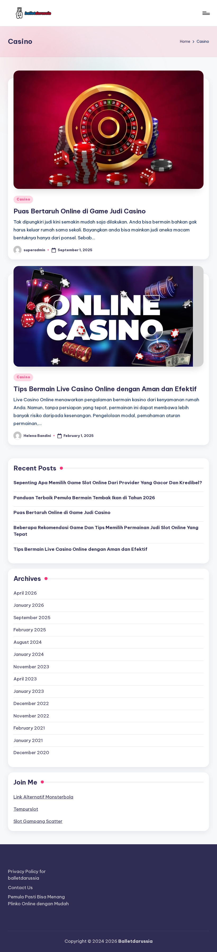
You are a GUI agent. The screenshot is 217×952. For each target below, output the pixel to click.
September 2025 (32, 617)
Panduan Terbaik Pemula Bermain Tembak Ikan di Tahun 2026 (84, 498)
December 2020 (31, 752)
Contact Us (20, 887)
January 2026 (28, 605)
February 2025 (29, 630)
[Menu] (205, 13)
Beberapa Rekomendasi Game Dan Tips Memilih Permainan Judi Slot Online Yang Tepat (105, 531)
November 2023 (31, 667)
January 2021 (28, 740)
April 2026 (25, 593)
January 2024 (28, 654)
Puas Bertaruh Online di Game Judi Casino (79, 211)
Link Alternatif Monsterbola (43, 797)
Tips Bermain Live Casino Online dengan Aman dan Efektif (105, 389)
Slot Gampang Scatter (37, 821)
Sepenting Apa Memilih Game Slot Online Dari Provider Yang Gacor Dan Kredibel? (107, 483)
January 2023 (28, 691)
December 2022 (31, 703)
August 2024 (27, 642)
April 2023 (25, 679)
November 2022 (31, 716)
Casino (23, 199)
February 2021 (29, 728)
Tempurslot (25, 809)
